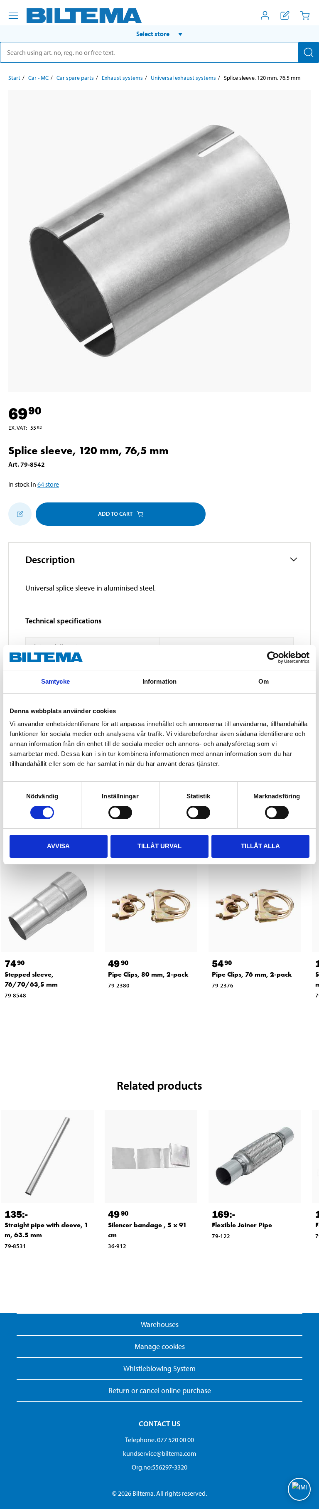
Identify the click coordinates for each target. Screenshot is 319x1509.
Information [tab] (159, 681)
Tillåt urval (159, 845)
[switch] (120, 812)
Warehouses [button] (160, 1324)
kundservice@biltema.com (159, 1453)
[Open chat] (299, 1489)
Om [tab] (263, 681)
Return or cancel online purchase (159, 1390)
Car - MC (38, 77)
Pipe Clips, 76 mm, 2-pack (252, 974)
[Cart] (305, 15)
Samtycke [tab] (55, 681)
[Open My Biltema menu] (265, 15)
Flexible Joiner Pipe (242, 1225)
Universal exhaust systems (183, 77)
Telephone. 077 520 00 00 (159, 1439)
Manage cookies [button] (160, 1346)
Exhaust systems (122, 77)
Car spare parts (75, 77)
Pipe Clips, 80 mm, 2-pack (148, 974)
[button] (159, 33)
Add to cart (115, 513)
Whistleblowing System (159, 1368)
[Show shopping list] (285, 15)
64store (48, 484)
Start (14, 77)
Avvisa (58, 845)
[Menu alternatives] (13, 15)
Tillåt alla (260, 845)
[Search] (308, 52)
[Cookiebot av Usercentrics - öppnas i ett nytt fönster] (273, 657)
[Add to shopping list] (20, 514)
